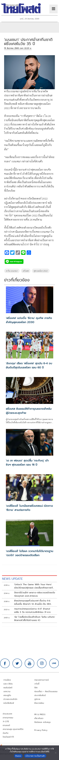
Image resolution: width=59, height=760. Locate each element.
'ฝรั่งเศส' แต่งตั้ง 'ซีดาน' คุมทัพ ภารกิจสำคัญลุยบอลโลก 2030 (29, 320)
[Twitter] (17, 663)
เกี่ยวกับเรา (38, 718)
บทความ (6, 691)
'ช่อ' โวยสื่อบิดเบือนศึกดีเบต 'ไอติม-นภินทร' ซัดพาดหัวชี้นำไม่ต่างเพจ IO (34, 618)
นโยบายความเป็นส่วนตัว (35, 756)
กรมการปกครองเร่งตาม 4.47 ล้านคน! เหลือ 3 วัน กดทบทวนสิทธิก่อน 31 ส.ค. (32, 610)
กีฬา (36, 687)
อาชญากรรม (8, 717)
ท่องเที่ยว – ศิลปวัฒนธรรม (46, 691)
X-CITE (6, 721)
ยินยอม (18, 756)
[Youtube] (29, 663)
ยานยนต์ (6, 725)
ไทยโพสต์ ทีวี (8, 736)
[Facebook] (4, 663)
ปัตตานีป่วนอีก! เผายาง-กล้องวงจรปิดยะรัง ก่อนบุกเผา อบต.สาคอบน (34, 594)
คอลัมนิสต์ (7, 687)
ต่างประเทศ (7, 713)
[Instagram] (41, 663)
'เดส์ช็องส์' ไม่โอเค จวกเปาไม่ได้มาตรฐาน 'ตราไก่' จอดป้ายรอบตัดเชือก (29, 553)
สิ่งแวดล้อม (39, 703)
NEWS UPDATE (12, 579)
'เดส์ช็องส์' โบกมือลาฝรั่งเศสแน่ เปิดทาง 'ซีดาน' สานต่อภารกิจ (29, 508)
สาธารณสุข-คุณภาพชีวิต (13, 729)
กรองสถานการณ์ (41, 680)
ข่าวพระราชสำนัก (10, 699)
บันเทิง (5, 733)
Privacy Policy (40, 730)
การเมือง (7, 680)
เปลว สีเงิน (8, 683)
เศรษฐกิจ (7, 695)
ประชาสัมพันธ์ (40, 695)
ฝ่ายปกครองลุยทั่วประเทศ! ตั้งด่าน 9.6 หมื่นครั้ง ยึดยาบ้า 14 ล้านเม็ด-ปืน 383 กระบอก (32, 602)
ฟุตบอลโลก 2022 (41, 271)
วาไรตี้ (36, 683)
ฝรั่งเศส (26, 271)
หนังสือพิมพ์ (8, 703)
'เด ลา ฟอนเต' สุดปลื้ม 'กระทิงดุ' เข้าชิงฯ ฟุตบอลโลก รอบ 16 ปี (27, 462)
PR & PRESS (39, 714)
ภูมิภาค (37, 699)
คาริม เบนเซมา (12, 271)
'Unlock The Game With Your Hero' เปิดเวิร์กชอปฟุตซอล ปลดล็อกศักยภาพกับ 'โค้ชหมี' (34, 586)
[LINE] (54, 663)
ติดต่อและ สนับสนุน (42, 722)
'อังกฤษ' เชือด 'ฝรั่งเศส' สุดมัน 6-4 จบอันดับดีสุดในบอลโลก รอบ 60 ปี (29, 365)
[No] (55, 752)
